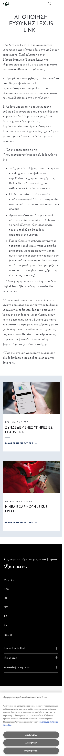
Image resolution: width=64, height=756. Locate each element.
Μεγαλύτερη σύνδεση (18, 501)
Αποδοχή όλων (31, 735)
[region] (31, 724)
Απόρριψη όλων (31, 742)
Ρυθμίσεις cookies (31, 750)
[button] (12, 4)
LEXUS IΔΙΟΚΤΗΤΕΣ (16, 422)
